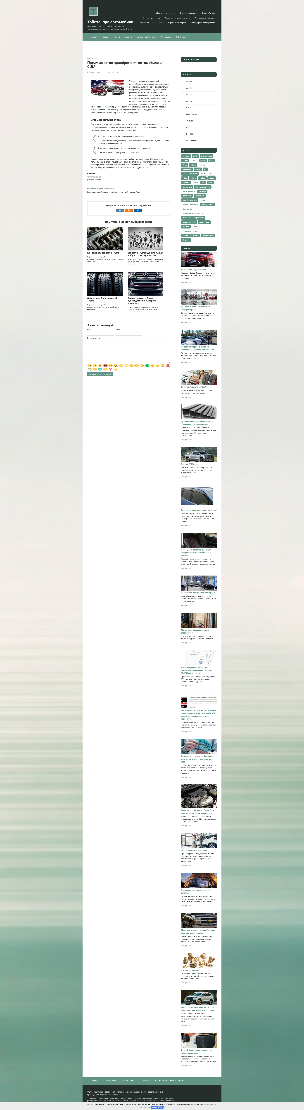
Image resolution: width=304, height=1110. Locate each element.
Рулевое (186, 227)
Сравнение (166, 37)
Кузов (203, 200)
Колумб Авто (106, 107)
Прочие (189, 134)
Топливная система (190, 231)
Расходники (204, 222)
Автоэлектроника (203, 187)
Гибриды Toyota (208, 13)
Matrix (203, 174)
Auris (195, 156)
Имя (89, 330)
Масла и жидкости (190, 205)
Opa (211, 174)
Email (119, 330)
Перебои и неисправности (193, 218)
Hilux (188, 127)
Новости (105, 37)
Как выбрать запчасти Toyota (103, 252)
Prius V (193, 178)
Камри (117, 37)
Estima (193, 165)
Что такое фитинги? (190, 970)
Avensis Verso (206, 156)
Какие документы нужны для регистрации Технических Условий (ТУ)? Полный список (196, 670)
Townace (186, 183)
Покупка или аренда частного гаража (198, 593)
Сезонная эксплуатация (205, 18)
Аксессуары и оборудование (203, 23)
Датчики (202, 191)
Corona (189, 101)
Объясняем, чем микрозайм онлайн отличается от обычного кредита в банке (197, 759)
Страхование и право (177, 23)
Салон (195, 227)
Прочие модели (189, 222)
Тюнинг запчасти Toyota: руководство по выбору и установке (142, 301)
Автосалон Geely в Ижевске (193, 269)
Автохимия (187, 187)
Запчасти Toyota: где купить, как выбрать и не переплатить (145, 254)
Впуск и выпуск (189, 191)
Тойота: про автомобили (110, 22)
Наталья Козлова (95, 188)
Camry (189, 82)
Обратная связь (109, 1080)
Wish (210, 183)
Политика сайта (128, 1080)
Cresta (194, 160)
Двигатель (187, 196)
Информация (181, 37)
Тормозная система (191, 235)
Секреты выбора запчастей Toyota (102, 299)
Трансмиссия (207, 235)
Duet (211, 160)
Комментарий (93, 338)
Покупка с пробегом (188, 13)
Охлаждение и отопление (193, 213)
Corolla (189, 88)
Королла (128, 37)
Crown (202, 160)
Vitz (203, 183)
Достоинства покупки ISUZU (194, 387)
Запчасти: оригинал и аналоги (177, 18)
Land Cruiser (191, 114)
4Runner (186, 156)
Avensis (189, 121)
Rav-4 (188, 108)
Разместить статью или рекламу (170, 1080)
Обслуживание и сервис (166, 13)
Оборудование (207, 205)
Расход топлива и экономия (152, 23)
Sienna (211, 178)
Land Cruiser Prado (190, 174)
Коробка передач (190, 200)
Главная (93, 37)
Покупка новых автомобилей (194, 850)
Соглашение (145, 1080)
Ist (205, 169)
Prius (185, 178)
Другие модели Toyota (147, 37)
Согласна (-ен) (157, 1107)
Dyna (185, 165)
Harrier (202, 165)
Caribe (185, 160)
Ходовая (186, 240)
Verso (195, 183)
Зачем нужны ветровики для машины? (199, 510)
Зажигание (199, 196)
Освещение (187, 209)
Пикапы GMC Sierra (190, 464)
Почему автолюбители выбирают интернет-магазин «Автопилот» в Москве (196, 553)
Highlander (187, 169)
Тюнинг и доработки (151, 18)
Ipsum (197, 169)
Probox (202, 178)
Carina (189, 95)
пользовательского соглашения (145, 1101)
